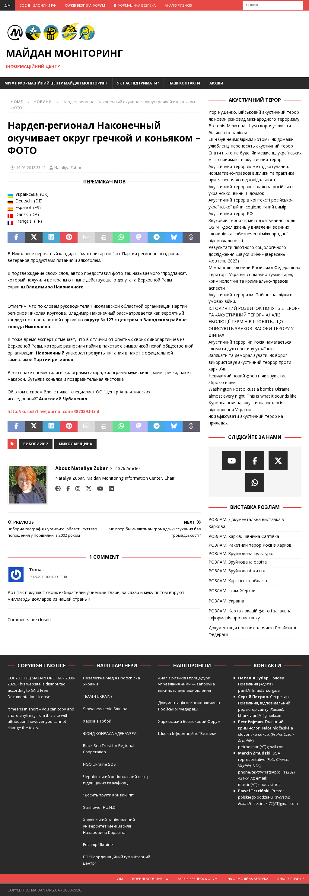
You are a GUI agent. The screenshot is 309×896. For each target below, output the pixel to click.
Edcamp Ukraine (98, 844)
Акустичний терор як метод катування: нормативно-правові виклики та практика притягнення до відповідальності (252, 173)
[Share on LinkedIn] (51, 237)
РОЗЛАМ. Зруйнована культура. (241, 553)
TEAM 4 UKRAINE (98, 696)
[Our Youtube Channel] (231, 460)
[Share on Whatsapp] (121, 237)
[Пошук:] (273, 5)
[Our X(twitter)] (278, 460)
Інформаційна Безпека (135, 5)
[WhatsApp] (254, 482)
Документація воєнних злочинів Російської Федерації (252, 631)
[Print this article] (104, 237)
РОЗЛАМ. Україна (226, 601)
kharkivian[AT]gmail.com (260, 715)
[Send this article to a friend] (86, 237)
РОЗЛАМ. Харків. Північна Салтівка (244, 536)
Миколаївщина (75, 443)
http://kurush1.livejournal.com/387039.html (53, 411)
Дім (8, 5)
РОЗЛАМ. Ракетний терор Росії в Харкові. (251, 545)
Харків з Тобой (97, 721)
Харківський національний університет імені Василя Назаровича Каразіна (109, 826)
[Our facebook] (254, 460)
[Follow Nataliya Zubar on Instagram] (75, 488)
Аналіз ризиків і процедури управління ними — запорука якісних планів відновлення (186, 684)
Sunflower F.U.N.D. (99, 807)
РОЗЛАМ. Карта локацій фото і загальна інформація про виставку (250, 614)
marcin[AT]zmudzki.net (259, 784)
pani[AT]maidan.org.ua (259, 690)
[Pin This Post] (69, 237)
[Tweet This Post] (34, 237)
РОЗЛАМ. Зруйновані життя (237, 571)
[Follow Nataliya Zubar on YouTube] (98, 488)
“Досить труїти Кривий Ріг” (108, 795)
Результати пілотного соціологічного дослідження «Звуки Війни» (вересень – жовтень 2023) (249, 254)
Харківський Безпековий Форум (189, 721)
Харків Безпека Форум (85, 5)
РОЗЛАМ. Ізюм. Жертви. (232, 590)
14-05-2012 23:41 (31, 167)
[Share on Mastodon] (139, 237)
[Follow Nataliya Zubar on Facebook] (66, 488)
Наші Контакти (184, 83)
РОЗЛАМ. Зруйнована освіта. (238, 562)
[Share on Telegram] (156, 237)
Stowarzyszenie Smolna (105, 708)
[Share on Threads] (191, 237)
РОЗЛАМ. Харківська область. (239, 580)
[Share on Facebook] (16, 237)
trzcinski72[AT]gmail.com (276, 803)
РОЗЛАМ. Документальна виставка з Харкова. (246, 522)
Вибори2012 (35, 443)
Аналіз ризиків (178, 5)
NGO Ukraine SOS (99, 764)
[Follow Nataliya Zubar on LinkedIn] (109, 488)
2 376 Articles (127, 468)
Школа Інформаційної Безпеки (187, 733)
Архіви (216, 83)
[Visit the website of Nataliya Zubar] (58, 488)
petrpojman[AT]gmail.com (261, 746)
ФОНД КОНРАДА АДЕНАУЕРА (110, 733)
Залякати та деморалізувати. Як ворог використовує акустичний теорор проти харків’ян (250, 362)
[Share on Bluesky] (174, 237)
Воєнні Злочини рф (38, 5)
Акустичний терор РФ (231, 213)
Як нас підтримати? (138, 83)
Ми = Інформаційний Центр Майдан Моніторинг (56, 83)
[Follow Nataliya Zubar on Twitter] (86, 488)
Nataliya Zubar (67, 167)
